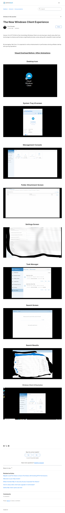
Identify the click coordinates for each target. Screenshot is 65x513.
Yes (28, 455)
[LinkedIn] (8, 446)
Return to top (7, 468)
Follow (58, 26)
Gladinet (5, 9)
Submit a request (39, 463)
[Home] (8, 2)
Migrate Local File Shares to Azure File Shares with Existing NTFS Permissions (25, 475)
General (11, 9)
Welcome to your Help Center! (11, 478)
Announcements (19, 9)
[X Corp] (6, 446)
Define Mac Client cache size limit (12, 487)
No (36, 455)
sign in (8, 500)
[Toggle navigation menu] (59, 3)
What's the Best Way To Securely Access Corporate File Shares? (21, 481)
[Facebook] (4, 446)
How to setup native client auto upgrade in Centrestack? (19, 484)
